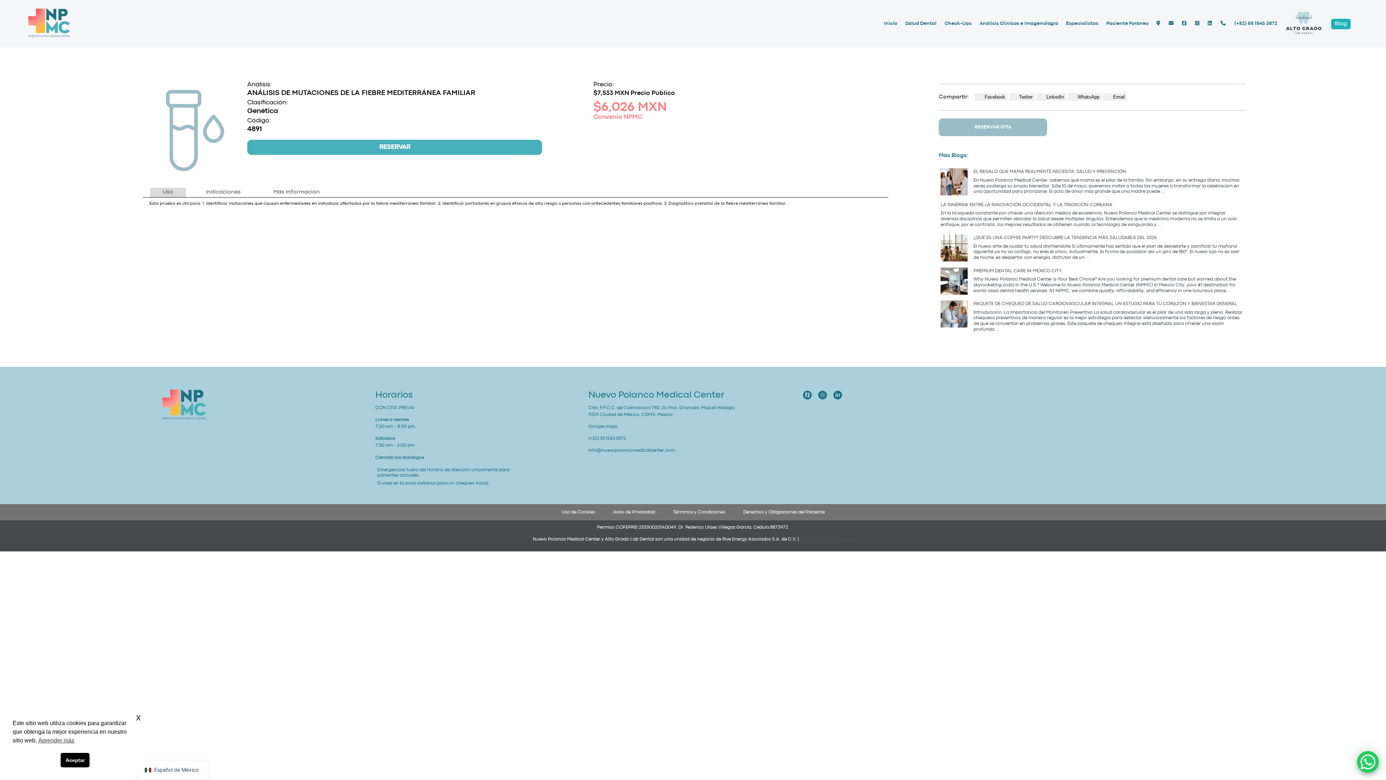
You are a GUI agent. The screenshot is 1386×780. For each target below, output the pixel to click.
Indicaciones (223, 192)
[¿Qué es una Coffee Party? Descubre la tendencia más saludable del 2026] (954, 249)
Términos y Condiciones (699, 512)
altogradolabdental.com (827, 539)
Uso (168, 192)
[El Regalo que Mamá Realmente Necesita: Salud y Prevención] (954, 183)
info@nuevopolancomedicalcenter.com (631, 450)
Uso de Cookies (578, 512)
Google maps (603, 427)
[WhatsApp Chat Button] (1368, 762)
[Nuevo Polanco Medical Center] (49, 36)
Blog (1341, 23)
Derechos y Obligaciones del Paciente (784, 512)
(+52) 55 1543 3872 (1255, 24)
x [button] (138, 717)
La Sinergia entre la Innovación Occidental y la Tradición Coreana (1026, 205)
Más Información (296, 192)
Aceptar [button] (75, 760)
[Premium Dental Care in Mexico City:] (954, 282)
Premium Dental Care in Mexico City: (1018, 271)
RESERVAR (394, 147)
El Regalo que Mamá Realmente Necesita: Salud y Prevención (1049, 172)
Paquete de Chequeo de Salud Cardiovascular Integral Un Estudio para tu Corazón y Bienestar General (1105, 304)
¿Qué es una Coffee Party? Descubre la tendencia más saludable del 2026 (1065, 238)
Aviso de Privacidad (634, 512)
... (1162, 192)
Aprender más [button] (56, 740)
